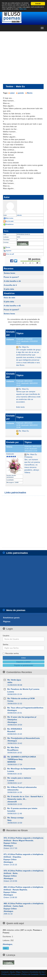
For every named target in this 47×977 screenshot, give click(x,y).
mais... (6, 948)
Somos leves (9, 273)
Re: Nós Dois (13, 747)
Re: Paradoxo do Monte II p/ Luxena (23, 689)
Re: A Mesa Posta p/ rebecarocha (22, 787)
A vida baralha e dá (12, 281)
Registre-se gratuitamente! (23, 665)
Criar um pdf (10, 254)
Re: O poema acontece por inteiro (22, 808)
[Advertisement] (23, 57)
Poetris (43, 974)
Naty (9, 820)
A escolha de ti (10, 285)
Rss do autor (9, 221)
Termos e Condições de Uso (33, 972)
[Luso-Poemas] (23, 16)
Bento (30, 93)
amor (12, 93)
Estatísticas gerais (11, 618)
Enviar (8, 247)
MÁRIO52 (11, 762)
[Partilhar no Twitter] (15, 260)
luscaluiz (11, 811)
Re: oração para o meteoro (19, 778)
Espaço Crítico (10, 843)
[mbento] (23, 207)
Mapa (18, 972)
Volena (9, 447)
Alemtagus (12, 710)
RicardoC (11, 731)
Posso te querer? (11, 277)
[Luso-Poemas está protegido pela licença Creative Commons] (8, 962)
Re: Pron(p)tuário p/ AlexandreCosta (23, 738)
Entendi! (38, 4)
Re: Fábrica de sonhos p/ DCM (21, 698)
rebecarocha (12, 790)
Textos (9, 86)
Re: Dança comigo (15, 818)
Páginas (6, 621)
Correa (10, 701)
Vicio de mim (9, 298)
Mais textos (9, 218)
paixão (21, 93)
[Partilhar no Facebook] (11, 260)
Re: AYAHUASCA (14, 729)
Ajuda (12, 972)
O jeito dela (9, 289)
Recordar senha (12, 653)
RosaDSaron (12, 750)
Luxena (10, 692)
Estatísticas (10, 224)
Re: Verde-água (14, 680)
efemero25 (12, 802)
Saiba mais (23, 9)
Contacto (5, 972)
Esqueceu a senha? (23, 662)
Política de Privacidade (10, 974)
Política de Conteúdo (30, 974)
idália (9, 682)
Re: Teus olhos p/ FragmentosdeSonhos (25, 708)
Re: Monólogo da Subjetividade (21, 769)
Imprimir (8, 250)
